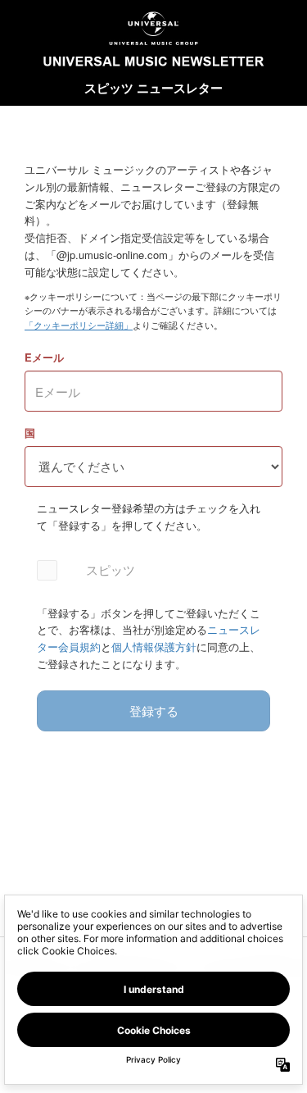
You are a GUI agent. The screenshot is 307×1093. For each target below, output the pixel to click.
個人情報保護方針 (153, 646)
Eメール (44, 357)
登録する (153, 710)
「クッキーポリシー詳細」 (79, 324)
